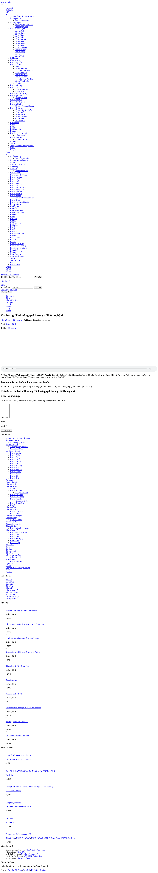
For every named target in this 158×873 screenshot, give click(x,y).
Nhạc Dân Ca (6, 275)
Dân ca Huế (19, 112)
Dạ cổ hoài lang (11, 680)
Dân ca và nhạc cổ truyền (19, 202)
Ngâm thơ (13, 141)
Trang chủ (9, 8)
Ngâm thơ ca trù (16, 252)
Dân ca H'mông (20, 43)
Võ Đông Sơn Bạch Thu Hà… (17, 722)
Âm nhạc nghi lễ (16, 23)
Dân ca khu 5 (20, 114)
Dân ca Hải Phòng (21, 75)
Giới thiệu (9, 10)
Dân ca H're (19, 45)
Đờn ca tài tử (19, 91)
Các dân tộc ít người (17, 29)
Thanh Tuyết (10, 775)
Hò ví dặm (14, 240)
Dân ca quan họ (16, 96)
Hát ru (12, 125)
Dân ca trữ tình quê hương (24, 106)
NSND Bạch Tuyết (23, 838)
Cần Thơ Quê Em (23, 858)
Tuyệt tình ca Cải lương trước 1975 (18, 834)
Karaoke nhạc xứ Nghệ (18, 246)
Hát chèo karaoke (16, 210)
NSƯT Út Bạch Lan (68, 838)
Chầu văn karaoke (21, 171)
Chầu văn (13, 169)
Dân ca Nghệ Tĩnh (17, 189)
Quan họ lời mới (21, 98)
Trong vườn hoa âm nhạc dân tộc (22, 146)
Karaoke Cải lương (17, 244)
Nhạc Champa (15, 254)
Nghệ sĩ (8, 267)
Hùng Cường (10, 838)
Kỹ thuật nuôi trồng (38, 870)
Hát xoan (13, 231)
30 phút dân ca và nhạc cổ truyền (22, 16)
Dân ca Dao (19, 35)
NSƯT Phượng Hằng (23, 759)
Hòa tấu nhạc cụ (16, 137)
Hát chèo (13, 208)
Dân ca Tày (19, 54)
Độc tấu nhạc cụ (21, 139)
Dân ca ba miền (16, 62)
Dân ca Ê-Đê (19, 37)
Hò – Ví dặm (15, 237)
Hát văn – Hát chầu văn (19, 133)
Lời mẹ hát (9, 818)
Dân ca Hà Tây (15, 179)
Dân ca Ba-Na (20, 31)
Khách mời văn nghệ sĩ (18, 248)
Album (8, 271)
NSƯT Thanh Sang (52, 838)
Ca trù (17, 66)
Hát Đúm (13, 235)
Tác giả (8, 309)
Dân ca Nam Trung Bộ (18, 93)
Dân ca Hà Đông (21, 73)
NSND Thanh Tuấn (25, 807)
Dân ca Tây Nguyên (17, 102)
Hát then (13, 127)
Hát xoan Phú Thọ (26, 79)
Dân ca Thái (19, 56)
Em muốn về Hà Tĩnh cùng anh (17, 736)
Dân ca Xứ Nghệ (21, 116)
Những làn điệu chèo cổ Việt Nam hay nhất (21, 610)
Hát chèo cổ (14, 123)
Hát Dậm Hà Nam (26, 71)
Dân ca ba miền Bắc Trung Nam (17, 666)
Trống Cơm (21, 852)
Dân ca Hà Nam (21, 68)
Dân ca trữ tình (15, 104)
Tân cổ (12, 144)
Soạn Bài (26, 870)
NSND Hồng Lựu (12, 822)
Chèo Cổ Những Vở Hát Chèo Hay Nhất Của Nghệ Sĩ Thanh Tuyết (31, 771)
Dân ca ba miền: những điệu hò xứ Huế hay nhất (23, 708)
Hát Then (13, 219)
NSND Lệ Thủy (11, 807)
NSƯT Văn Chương (13, 791)
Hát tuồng (13, 131)
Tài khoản (15, 275)
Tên (3, 422)
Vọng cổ (13, 150)
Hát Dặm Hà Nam (17, 212)
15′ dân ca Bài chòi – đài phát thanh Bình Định (23, 638)
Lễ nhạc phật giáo (21, 27)
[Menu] (2, 4)
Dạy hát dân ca (15, 204)
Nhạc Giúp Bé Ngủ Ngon (35, 850)
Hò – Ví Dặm (20, 121)
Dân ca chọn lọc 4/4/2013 (15, 694)
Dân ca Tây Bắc (16, 100)
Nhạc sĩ (8, 269)
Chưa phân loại (15, 60)
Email (4, 426)
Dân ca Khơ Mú (21, 48)
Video (12, 148)
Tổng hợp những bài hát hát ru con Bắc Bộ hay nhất (25, 624)
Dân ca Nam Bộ (16, 87)
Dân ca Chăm (20, 33)
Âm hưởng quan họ (22, 20)
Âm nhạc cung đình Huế (24, 25)
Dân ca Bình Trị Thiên (18, 175)
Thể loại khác (15, 260)
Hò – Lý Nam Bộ (21, 89)
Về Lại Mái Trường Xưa (33, 856)
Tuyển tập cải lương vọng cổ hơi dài (19, 755)
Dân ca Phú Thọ (21, 77)
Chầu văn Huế (20, 135)
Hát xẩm (18, 83)
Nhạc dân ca (5, 320)
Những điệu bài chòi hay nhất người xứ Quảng (23, 652)
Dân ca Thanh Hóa (22, 81)
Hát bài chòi (19, 119)
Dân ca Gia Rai (20, 39)
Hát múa (13, 214)
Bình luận (5, 418)
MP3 (7, 13)
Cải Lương (14, 58)
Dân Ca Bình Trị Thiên (23, 110)
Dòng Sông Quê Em (13, 803)
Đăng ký (13, 290)
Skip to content (6, 2)
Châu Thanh (10, 759)
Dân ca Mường (20, 50)
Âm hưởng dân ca (16, 18)
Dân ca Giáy (19, 41)
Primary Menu (6, 292)
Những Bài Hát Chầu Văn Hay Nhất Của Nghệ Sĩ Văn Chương (29, 787)
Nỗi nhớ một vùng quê (29, 854)
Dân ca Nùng (20, 52)
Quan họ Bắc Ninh (17, 256)
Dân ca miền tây (16, 85)
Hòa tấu (13, 242)
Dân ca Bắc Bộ (15, 64)
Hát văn (13, 227)
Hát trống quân (15, 129)
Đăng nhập (5, 290)
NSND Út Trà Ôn (37, 838)
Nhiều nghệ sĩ (17, 320)
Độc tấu (13, 262)
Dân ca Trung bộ (16, 108)
